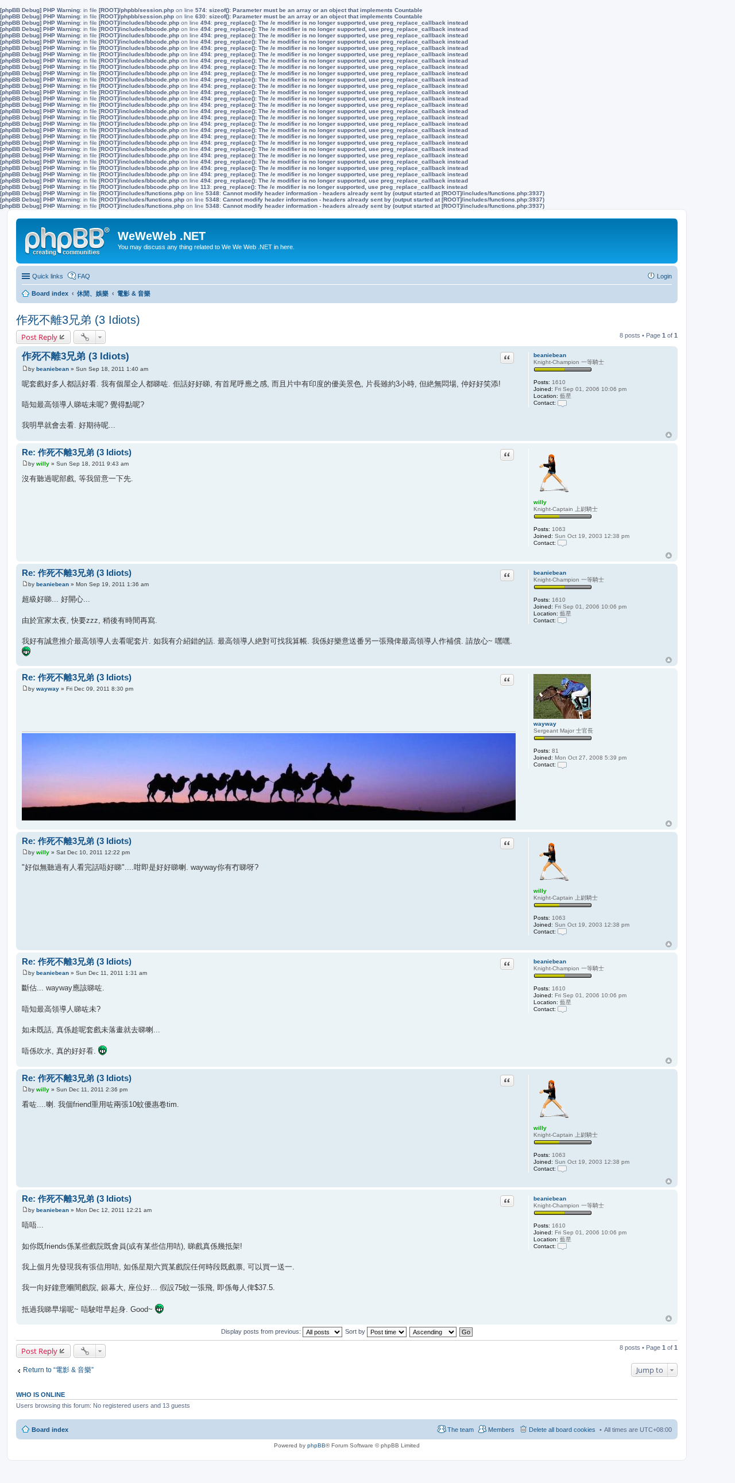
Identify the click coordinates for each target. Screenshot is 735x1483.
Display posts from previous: (262, 1331)
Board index (50, 1429)
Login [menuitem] (664, 276)
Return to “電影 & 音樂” (58, 1370)
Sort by (356, 1331)
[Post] (25, 369)
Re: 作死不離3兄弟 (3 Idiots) (76, 452)
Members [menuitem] (501, 1429)
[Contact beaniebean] (562, 403)
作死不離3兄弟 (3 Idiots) (78, 319)
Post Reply (39, 337)
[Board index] (68, 239)
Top (669, 435)
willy (540, 502)
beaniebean (549, 355)
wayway (544, 724)
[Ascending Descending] (433, 1331)
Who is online (40, 1394)
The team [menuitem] (460, 1429)
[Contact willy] (562, 543)
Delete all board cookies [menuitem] (562, 1429)
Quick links (47, 276)
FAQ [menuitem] (84, 276)
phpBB (316, 1445)
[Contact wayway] (562, 764)
